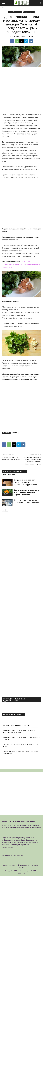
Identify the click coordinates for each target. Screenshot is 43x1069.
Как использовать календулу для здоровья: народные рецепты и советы (26, 492)
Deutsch (27, 825)
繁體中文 (5, 825)
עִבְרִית (32, 825)
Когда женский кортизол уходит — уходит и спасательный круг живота (25, 482)
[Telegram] (26, 41)
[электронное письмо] (21, 41)
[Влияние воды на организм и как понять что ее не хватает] (7, 502)
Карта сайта (35, 865)
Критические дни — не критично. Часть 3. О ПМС (11, 458)
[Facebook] (12, 41)
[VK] (31, 41)
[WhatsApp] (17, 41)
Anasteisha (15, 36)
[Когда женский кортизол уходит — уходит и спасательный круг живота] (7, 482)
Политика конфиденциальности (19, 865)
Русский (12, 827)
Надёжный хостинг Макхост (12, 855)
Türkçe (30, 827)
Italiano (36, 825)
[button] (3, 3)
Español (19, 827)
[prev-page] (3, 510)
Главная (5, 865)
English (10, 825)
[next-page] (6, 510)
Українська (37, 827)
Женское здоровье (17, 12)
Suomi (15, 825)
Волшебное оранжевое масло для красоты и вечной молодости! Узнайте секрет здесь (32, 460)
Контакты (21, 867)
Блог (10, 12)
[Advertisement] (21, 91)
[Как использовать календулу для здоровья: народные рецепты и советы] (7, 492)
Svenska (25, 827)
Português (5, 827)
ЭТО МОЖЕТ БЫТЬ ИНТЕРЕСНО (14, 471)
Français (21, 825)
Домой (4, 8)
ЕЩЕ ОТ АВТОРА (9, 474)
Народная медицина (28, 12)
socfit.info (15, 432)
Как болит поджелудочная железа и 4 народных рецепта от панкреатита (21, 264)
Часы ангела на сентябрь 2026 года (16, 725)
